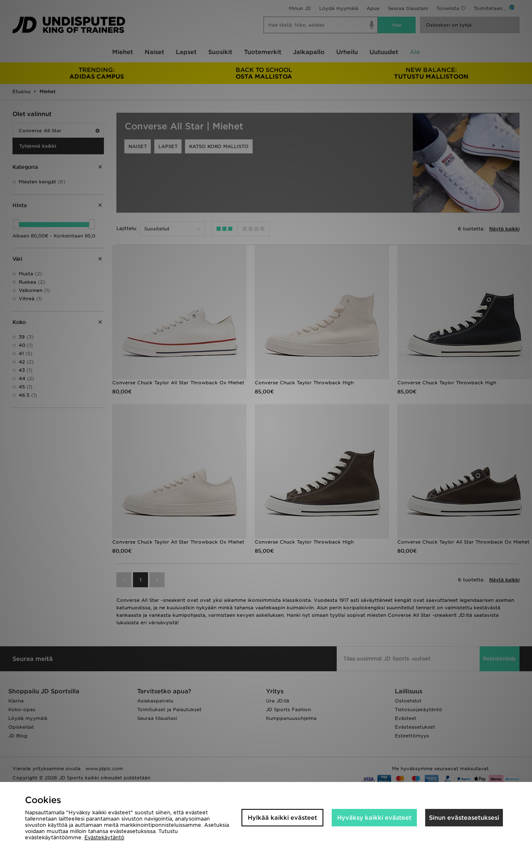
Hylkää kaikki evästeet (282, 817)
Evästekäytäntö (104, 837)
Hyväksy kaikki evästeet (374, 817)
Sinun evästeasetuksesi (464, 817)
